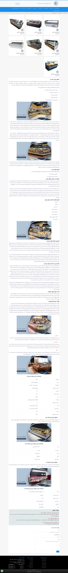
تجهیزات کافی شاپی (56, 10)
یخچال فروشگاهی (50, 83)
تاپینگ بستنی (23, 8)
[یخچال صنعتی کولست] (56, 3)
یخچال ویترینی (35, 129)
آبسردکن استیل (40, 8)
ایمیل (58, 534)
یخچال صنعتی (57, 8)
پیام (58, 539)
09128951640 (17, 3)
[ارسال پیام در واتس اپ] (2, 571)
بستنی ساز (34, 8)
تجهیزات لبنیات (46, 8)
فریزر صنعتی (51, 8)
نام (58, 530)
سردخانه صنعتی (29, 8)
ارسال (58, 551)
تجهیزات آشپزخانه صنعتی (16, 8)
